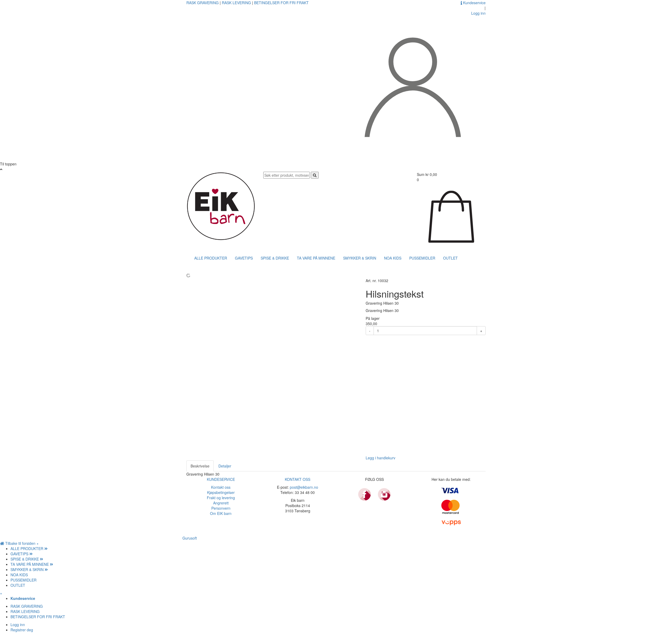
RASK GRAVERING (203, 2)
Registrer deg (21, 629)
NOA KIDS (392, 258)
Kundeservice (474, 2)
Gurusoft (189, 538)
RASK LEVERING (237, 2)
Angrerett (221, 502)
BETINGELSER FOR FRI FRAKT (281, 2)
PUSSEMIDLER (422, 258)
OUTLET (450, 258)
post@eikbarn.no (304, 487)
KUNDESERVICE (221, 479)
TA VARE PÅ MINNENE (316, 258)
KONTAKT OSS (297, 479)
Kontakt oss (220, 487)
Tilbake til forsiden (20, 543)
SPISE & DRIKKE (275, 258)
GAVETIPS (244, 258)
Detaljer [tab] (224, 466)
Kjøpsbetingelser (221, 492)
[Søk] (315, 175)
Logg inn (17, 624)
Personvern (220, 508)
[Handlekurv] (451, 216)
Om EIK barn (221, 513)
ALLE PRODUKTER (210, 258)
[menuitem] (341, 548)
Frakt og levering (221, 497)
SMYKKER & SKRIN (359, 258)
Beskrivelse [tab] (200, 466)
